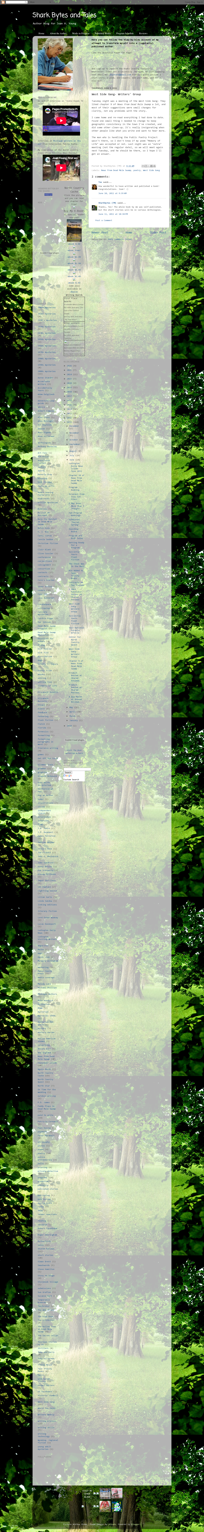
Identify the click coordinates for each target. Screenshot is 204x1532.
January (74, 720)
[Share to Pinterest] (154, 166)
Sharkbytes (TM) (107, 203)
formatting (44, 735)
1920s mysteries (47, 314)
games (41, 755)
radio (41, 1207)
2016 (70, 400)
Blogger (135, 1524)
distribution (45, 656)
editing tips (45, 682)
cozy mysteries (46, 598)
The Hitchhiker (46, 1320)
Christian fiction (48, 543)
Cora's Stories (46, 580)
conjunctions (45, 561)
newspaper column (47, 1063)
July (72, 455)
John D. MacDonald (48, 856)
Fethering (43, 716)
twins (41, 1375)
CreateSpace (44, 604)
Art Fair (42, 453)
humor (41, 799)
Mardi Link (44, 957)
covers (41, 590)
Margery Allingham (48, 961)
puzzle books (45, 1203)
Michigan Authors (47, 994)
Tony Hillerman (46, 1359)
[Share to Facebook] (151, 166)
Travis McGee (45, 1365)
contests (42, 572)
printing (42, 1167)
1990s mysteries (47, 365)
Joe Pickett (44, 853)
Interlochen (44, 817)
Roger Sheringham (47, 1235)
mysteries (43, 1012)
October (74, 440)
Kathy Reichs (45, 867)
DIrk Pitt (43, 653)
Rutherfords (44, 1241)
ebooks (41, 674)
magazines (43, 946)
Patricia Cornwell (48, 1122)
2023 (70, 379)
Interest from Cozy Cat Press (76, 497)
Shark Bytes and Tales (64, 15)
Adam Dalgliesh (46, 394)
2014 (70, 409)
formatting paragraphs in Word (45, 742)
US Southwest (45, 1392)
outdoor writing (47, 1096)
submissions (44, 1288)
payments (42, 1132)
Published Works (103, 33)
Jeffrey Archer (46, 842)
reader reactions (47, 1214)
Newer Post (100, 232)
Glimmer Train (45, 765)
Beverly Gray (45, 474)
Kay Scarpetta (45, 870)
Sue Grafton (44, 1292)
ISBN (40, 825)
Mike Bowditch (45, 1001)
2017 (70, 396)
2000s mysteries (47, 371)
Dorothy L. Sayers (48, 664)
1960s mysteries (47, 346)
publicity (43, 1185)
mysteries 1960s (47, 1016)
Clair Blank (44, 550)
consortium (44, 569)
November (74, 433)
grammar (42, 769)
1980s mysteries (47, 359)
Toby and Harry (46, 1352)
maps (40, 953)
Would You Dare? (47, 1408)
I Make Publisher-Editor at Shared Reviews (76, 594)
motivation (44, 1004)
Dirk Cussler (45, 649)
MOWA (40, 1008)
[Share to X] (148, 166)
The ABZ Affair (46, 1310)
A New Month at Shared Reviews (75, 699)
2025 (70, 370)
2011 (70, 422)
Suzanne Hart (45, 1296)
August (73, 451)
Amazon (41, 429)
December (74, 426)
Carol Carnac (45, 536)
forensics (43, 732)
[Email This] (143, 166)
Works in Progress (80, 33)
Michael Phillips (47, 988)
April (73, 712)
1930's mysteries (47, 320)
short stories (45, 1255)
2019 (70, 387)
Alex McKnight (45, 421)
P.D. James (44, 1102)
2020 (70, 383)
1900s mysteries (47, 308)
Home (41, 33)
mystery (42, 1028)
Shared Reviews (46, 1249)
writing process (47, 1421)
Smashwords (44, 1265)
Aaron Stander (45, 378)
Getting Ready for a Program (76, 545)
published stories (48, 1189)
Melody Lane (44, 984)
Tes (100, 182)
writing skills (46, 1427)
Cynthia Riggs (45, 618)
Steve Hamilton (46, 1269)
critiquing (44, 608)
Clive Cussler (45, 554)
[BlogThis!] (145, 166)
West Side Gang (151, 170)
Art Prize (43, 457)
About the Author (58, 33)
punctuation (44, 1199)
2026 (70, 366)
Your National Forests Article (76, 630)
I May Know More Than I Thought (76, 506)
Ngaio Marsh (44, 1069)
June (72, 460)
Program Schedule (125, 33)
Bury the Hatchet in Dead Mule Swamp (47, 522)
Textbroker (44, 1306)
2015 (70, 405)
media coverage (46, 977)
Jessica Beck (45, 849)
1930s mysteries (47, 327)
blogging (42, 478)
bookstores (44, 499)
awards (41, 471)
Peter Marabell (46, 1136)
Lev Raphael (44, 887)
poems (41, 1150)
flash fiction (45, 720)
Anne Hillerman (46, 436)
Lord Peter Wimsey (48, 918)
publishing (44, 1195)
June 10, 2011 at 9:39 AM (112, 193)
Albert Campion (46, 411)
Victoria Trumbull (48, 1396)
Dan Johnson (44, 622)
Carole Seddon (45, 539)
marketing (43, 967)
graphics (42, 772)
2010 (70, 726)
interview (43, 821)
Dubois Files (45, 671)
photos (41, 1146)
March (73, 716)
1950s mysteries (47, 339)
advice (41, 407)
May (71, 707)
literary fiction (47, 911)
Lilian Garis (45, 897)
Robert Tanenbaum (47, 1228)
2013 (70, 413)
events (41, 709)
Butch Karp (44, 528)
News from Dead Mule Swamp (116, 170)
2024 (70, 374)
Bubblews (42, 509)
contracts (43, 576)
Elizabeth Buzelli (48, 692)
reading (42, 1221)
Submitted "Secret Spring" (74, 522)
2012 (70, 418)
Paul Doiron (44, 1128)
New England (44, 1053)
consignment (44, 565)
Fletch (41, 724)
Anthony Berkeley (47, 447)
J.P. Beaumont (45, 832)
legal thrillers (47, 881)
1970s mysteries (47, 352)
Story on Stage (46, 1276)
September (74, 444)
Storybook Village (48, 1282)
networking (44, 1045)
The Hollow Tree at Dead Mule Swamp (47, 1329)
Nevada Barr (44, 1049)
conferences (44, 557)
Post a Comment (103, 220)
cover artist (45, 587)
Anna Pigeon (44, 432)
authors (42, 467)
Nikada (112, 1524)
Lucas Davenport (47, 924)
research (42, 1225)
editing (42, 678)
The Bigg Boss (45, 1316)
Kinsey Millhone (47, 874)
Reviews (143, 33)
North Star (44, 1086)
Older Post (158, 232)
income (41, 807)
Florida (42, 728)
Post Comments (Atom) (120, 239)
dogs (40, 660)
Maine (41, 950)
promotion (43, 1181)
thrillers (43, 1348)
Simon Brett (44, 1262)
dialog (41, 645)
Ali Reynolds (45, 425)
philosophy (44, 1142)
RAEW (40, 1211)
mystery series (46, 1032)
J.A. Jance (44, 828)
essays (41, 705)
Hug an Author (45, 795)
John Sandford (45, 863)
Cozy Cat (42, 594)
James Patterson (47, 836)
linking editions (47, 905)
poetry (137, 170)
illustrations (45, 803)
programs (42, 1178)
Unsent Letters (46, 1385)
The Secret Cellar (48, 1336)
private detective (48, 1171)
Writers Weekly (46, 1415)
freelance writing (48, 748)
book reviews (45, 482)
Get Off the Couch (48, 758)
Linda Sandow (45, 901)
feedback (42, 713)
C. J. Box (43, 532)
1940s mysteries (47, 333)
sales (41, 1245)
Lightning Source (47, 891)
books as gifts (46, 486)
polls (41, 1164)
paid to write (45, 1115)
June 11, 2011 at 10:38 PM (113, 214)
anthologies (44, 443)
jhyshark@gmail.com (120, 75)
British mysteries (48, 503)
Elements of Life (47, 686)
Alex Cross (44, 417)
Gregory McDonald (47, 776)
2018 (70, 392)
